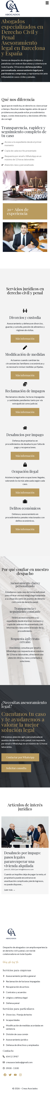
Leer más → (9, 889)
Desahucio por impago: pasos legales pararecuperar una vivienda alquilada (22, 859)
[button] (47, 3)
